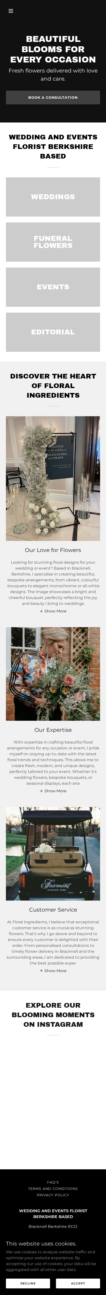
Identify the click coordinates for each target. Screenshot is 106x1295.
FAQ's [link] (53, 1182)
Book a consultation (53, 97)
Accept (78, 1283)
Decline (28, 1283)
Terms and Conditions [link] (53, 1188)
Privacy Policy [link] (53, 1195)
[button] (16, 11)
